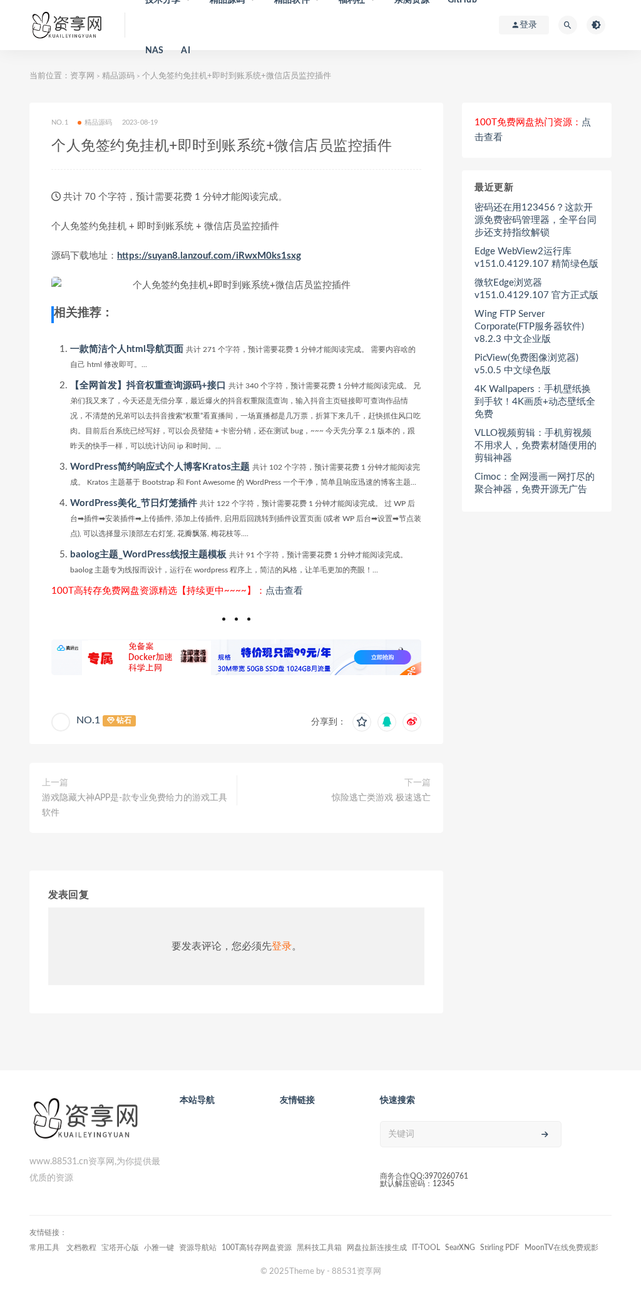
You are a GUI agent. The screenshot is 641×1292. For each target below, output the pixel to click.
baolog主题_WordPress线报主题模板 (148, 554)
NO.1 (88, 720)
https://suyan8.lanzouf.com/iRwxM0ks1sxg (209, 256)
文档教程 (81, 1247)
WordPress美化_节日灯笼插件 (133, 503)
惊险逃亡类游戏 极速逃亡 (381, 797)
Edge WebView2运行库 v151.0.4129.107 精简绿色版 (536, 258)
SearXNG (460, 1247)
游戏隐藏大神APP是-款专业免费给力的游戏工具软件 (134, 805)
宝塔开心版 (120, 1247)
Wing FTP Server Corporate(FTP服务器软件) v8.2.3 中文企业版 (529, 326)
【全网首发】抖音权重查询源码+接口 (148, 385)
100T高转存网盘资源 (257, 1247)
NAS (154, 50)
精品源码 (118, 76)
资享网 (82, 76)
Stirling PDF (500, 1247)
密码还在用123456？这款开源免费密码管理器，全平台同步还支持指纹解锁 (535, 220)
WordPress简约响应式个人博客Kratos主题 (160, 467)
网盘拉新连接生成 (377, 1247)
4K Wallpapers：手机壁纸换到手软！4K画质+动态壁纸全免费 (534, 402)
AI (185, 50)
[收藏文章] (361, 722)
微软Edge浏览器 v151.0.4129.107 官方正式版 (536, 289)
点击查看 (284, 591)
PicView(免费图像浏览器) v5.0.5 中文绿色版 (526, 364)
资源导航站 (198, 1247)
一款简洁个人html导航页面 (126, 349)
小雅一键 (159, 1247)
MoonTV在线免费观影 (561, 1247)
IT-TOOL (426, 1247)
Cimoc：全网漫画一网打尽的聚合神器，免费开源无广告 (534, 483)
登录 (282, 946)
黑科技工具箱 (319, 1247)
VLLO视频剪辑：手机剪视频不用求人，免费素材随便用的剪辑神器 (535, 445)
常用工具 (45, 1247)
